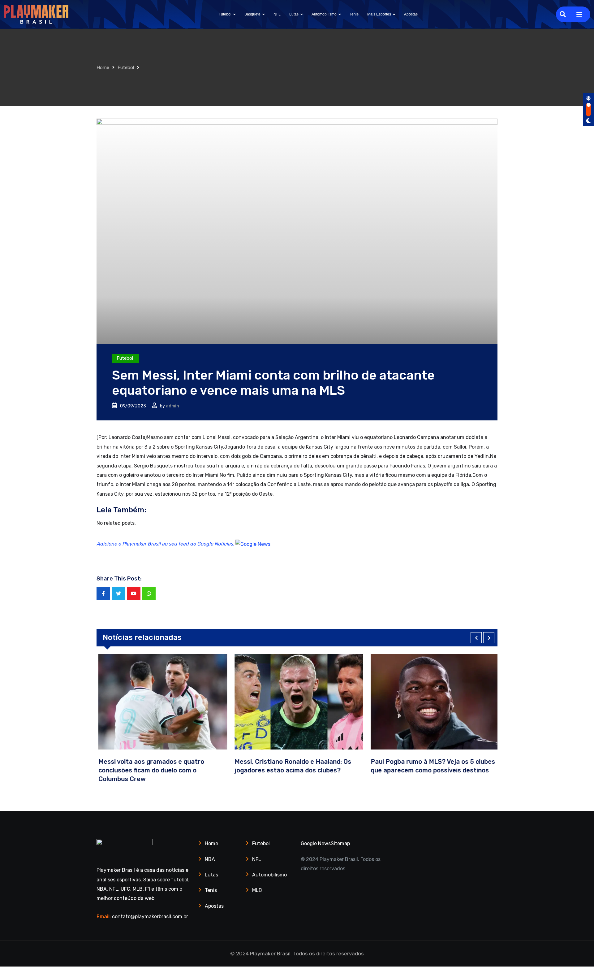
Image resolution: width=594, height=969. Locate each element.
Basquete (252, 14)
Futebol (225, 14)
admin (172, 406)
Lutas (294, 14)
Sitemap (340, 843)
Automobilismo (324, 14)
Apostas (411, 14)
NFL (277, 14)
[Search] (563, 14)
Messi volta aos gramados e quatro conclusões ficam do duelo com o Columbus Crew (149, 770)
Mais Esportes (379, 14)
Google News (316, 843)
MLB (257, 890)
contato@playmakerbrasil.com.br (150, 916)
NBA (210, 859)
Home (103, 67)
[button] (476, 637)
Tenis (354, 14)
